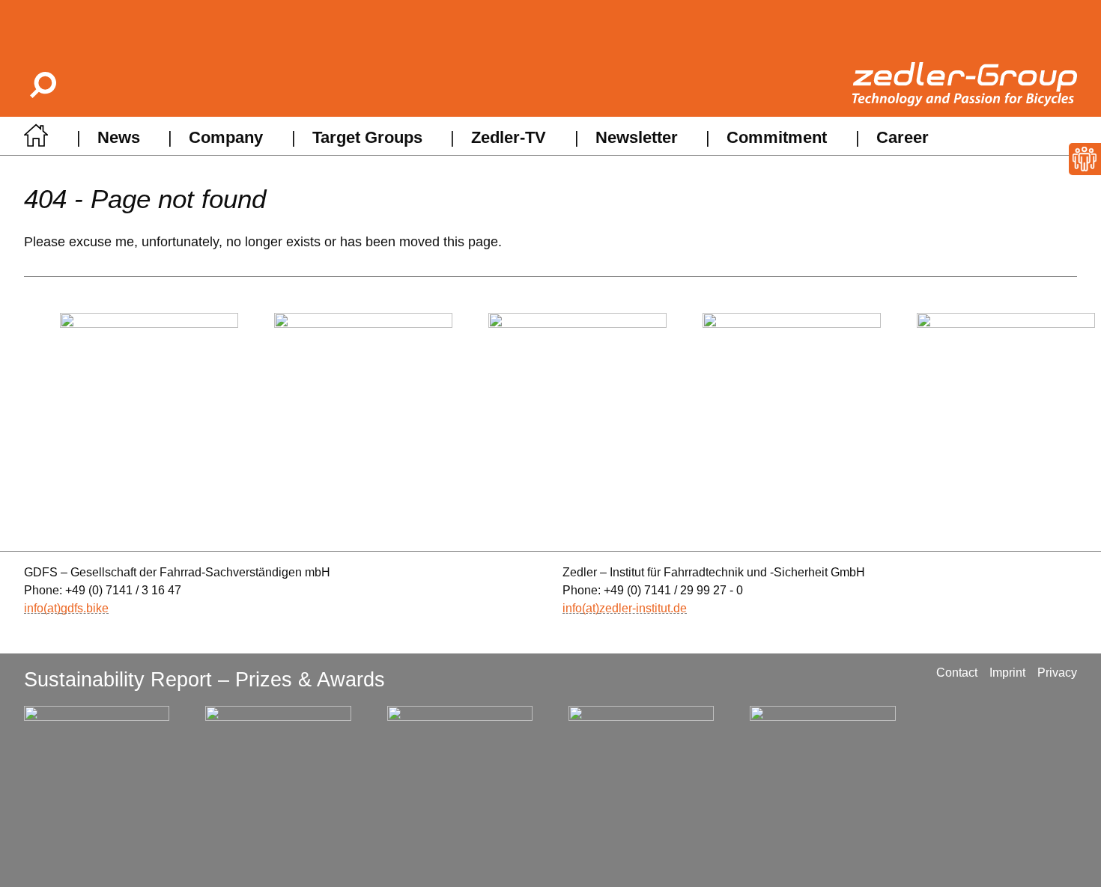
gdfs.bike (85, 608)
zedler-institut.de (643, 608)
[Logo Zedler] (964, 84)
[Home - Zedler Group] (36, 139)
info (33, 608)
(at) (52, 608)
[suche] (42, 84)
